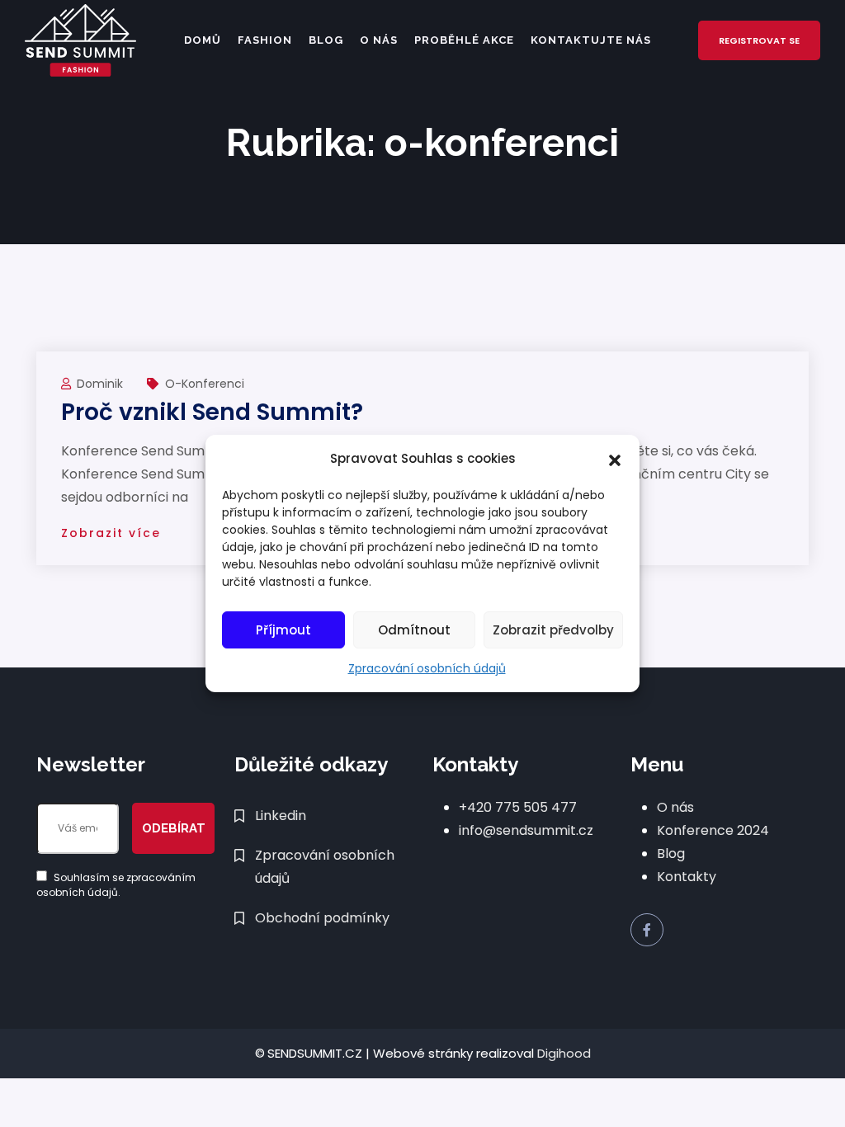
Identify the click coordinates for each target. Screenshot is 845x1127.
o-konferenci (204, 383)
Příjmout (283, 630)
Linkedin (280, 815)
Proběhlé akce (464, 40)
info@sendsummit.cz (526, 830)
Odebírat (173, 828)
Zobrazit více (111, 533)
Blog (326, 40)
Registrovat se (759, 40)
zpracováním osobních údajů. (116, 884)
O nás (379, 40)
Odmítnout (414, 630)
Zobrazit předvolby (553, 630)
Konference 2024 (713, 830)
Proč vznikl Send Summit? (212, 412)
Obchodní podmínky (322, 917)
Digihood (564, 1053)
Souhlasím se (116, 884)
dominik (101, 383)
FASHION (265, 40)
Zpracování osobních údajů (427, 668)
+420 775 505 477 (518, 807)
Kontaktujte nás (591, 40)
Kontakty (686, 876)
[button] (615, 458)
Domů (202, 40)
